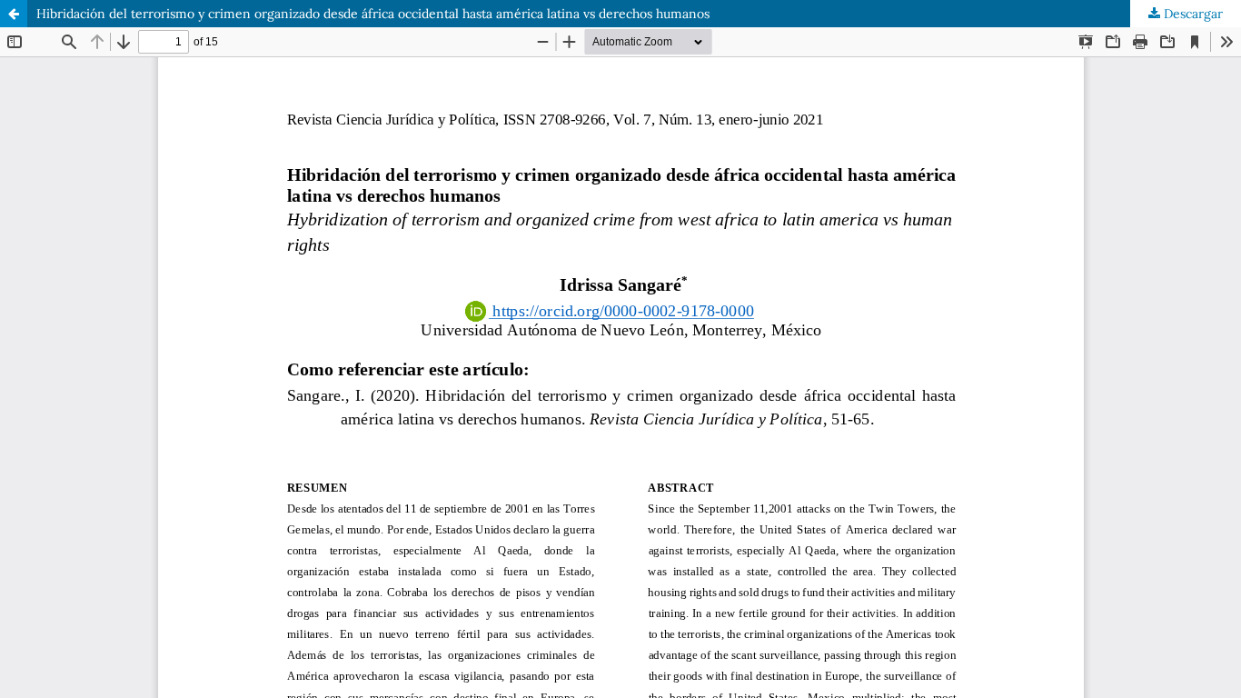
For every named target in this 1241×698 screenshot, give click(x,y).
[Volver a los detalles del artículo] (13, 13)
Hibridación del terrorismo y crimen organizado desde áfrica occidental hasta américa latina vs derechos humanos (373, 13)
